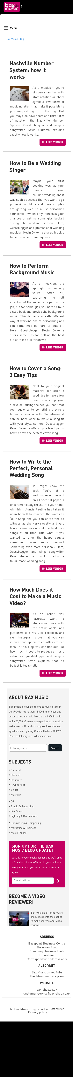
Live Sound (16, 811)
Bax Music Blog (14, 38)
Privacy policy (37, 1012)
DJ (11, 801)
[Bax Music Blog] (13, 13)
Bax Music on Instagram (47, 976)
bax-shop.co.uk (46, 989)
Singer (13, 789)
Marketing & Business (22, 827)
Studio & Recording (21, 806)
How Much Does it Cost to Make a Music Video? (35, 596)
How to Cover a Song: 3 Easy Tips (36, 371)
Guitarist (15, 770)
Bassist (14, 775)
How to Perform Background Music (32, 269)
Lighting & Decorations (23, 816)
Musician (15, 794)
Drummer (15, 780)
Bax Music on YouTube (47, 972)
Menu (13, 28)
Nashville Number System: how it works (32, 70)
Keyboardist (17, 784)
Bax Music (15, 706)
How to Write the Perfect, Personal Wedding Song (31, 468)
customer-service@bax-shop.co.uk (46, 993)
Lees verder (54, 142)
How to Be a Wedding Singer (35, 166)
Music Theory (17, 832)
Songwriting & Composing (25, 823)
